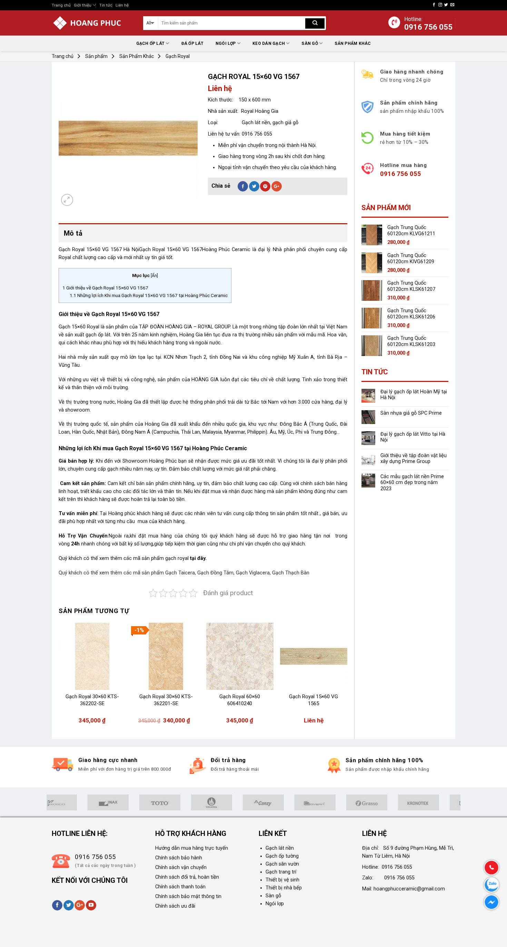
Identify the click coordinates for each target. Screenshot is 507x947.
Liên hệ (122, 5)
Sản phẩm (96, 56)
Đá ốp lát (192, 43)
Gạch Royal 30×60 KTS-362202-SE (92, 700)
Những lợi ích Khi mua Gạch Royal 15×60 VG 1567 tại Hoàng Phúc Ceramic (149, 295)
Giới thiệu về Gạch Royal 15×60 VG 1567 (105, 287)
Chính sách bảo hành (178, 858)
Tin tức (105, 5)
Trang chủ (61, 5)
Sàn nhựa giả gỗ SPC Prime (411, 413)
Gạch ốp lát (150, 43)
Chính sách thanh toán (180, 887)
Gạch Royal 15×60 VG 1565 (313, 700)
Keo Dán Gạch (268, 43)
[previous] (59, 676)
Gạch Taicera (180, 573)
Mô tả (73, 233)
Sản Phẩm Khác (353, 43)
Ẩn (154, 275)
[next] (347, 676)
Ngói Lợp (226, 43)
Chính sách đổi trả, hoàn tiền (187, 877)
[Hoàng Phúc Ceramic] (92, 23)
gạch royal (177, 558)
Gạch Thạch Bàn (290, 573)
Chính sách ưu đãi (175, 906)
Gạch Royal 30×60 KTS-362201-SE (166, 700)
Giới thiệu (82, 5)
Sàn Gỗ (309, 43)
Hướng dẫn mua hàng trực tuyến (191, 848)
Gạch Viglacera (253, 573)
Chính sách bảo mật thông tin (188, 896)
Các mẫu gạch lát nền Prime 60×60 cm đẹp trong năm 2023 (412, 483)
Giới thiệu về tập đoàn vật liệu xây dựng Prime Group (413, 458)
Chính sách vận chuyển (181, 867)
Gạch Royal (178, 56)
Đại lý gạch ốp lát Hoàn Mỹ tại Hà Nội (413, 395)
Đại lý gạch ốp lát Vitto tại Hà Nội (412, 437)
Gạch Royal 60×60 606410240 (239, 700)
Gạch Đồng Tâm (215, 573)
